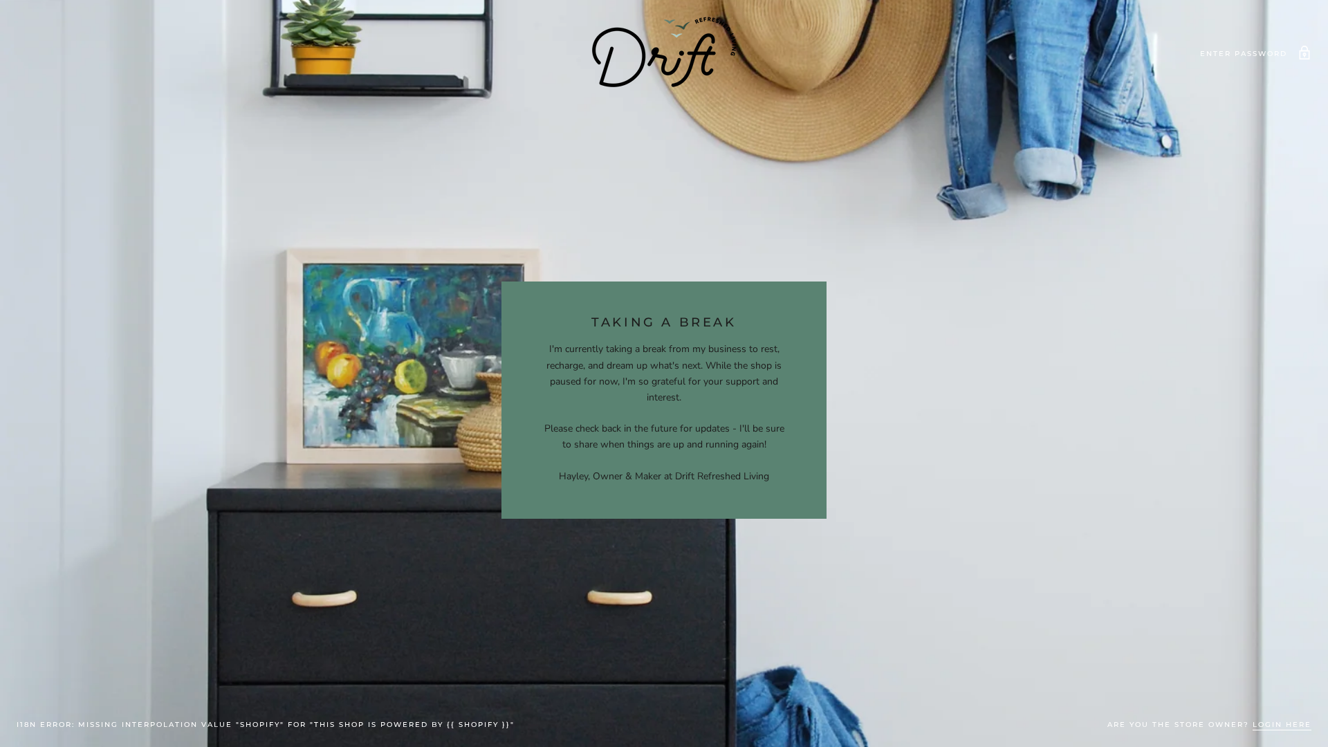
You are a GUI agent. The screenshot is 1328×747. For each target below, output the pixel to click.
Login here (1282, 724)
